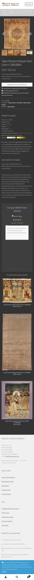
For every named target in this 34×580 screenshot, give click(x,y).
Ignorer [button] (4, 571)
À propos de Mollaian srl (8, 477)
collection (12, 10)
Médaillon (9, 124)
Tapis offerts (5, 525)
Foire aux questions (7, 521)
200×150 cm (21, 133)
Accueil (6, 10)
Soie (10, 129)
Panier (26, 575)
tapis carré (28, 133)
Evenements (5, 486)
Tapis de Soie (10, 106)
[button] (6, 268)
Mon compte (5, 577)
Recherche (17, 577)
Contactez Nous (6, 494)
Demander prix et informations (17, 84)
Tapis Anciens (19, 10)
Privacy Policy (5, 513)
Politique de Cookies (7, 517)
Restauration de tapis (8, 481)
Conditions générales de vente (10, 508)
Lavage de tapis (6, 490)
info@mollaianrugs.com (12, 456)
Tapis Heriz (10, 12)
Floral (7, 126)
